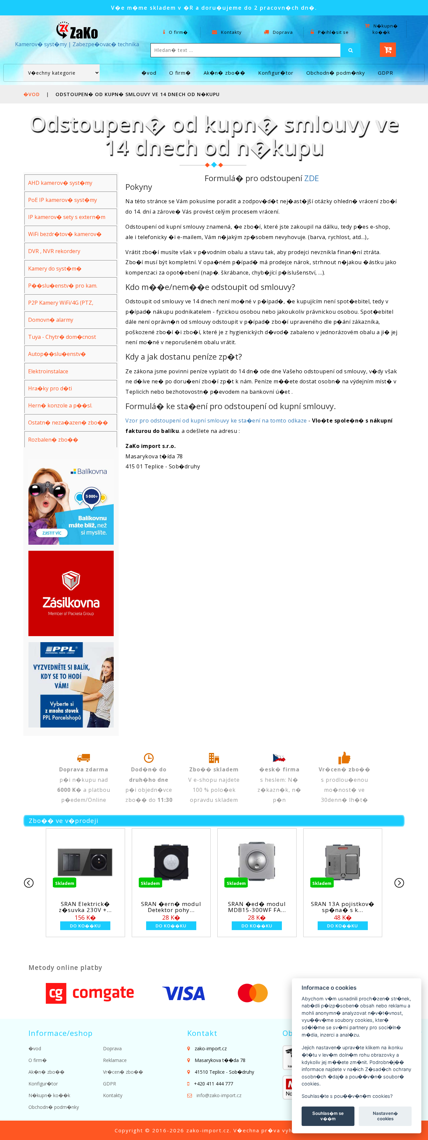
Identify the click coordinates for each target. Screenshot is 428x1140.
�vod (148, 72)
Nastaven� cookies (385, 1116)
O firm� (178, 32)
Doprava (282, 32)
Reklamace (115, 1060)
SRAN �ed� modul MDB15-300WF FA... (252, 907)
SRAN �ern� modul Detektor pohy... (166, 907)
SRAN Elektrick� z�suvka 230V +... (80, 907)
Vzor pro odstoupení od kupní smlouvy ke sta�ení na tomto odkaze (216, 420)
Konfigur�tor (276, 72)
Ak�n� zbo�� (224, 72)
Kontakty (231, 32)
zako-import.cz (208, 1130)
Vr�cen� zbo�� (123, 1072)
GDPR (385, 72)
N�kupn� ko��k (385, 29)
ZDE (311, 177)
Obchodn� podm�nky (335, 72)
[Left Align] (350, 50)
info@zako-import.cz (219, 1095)
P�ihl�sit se (333, 32)
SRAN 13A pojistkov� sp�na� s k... (337, 907)
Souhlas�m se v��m (328, 1116)
